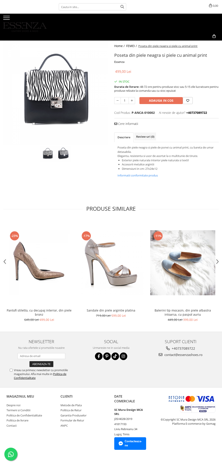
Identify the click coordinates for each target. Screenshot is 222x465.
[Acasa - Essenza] (25, 23)
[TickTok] (115, 356)
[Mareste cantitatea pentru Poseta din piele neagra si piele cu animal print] (132, 100)
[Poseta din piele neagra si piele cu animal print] (55, 93)
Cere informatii (127, 124)
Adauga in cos (161, 100)
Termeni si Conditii (18, 410)
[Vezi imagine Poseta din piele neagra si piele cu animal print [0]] (48, 154)
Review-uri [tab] (145, 137)
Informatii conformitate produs (138, 175)
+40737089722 (183, 348)
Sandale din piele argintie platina (111, 310)
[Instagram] (123, 356)
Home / (120, 46)
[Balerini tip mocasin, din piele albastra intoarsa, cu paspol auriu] (182, 262)
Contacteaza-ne (133, 443)
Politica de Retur (71, 410)
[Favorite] (188, 100)
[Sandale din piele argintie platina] (111, 262)
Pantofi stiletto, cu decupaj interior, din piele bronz (39, 312)
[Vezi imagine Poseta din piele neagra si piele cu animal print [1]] (63, 154)
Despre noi (13, 405)
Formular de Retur (72, 420)
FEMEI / (132, 46)
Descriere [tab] (124, 137)
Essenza (119, 62)
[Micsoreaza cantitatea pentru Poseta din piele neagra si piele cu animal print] (117, 100)
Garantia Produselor (73, 415)
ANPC (64, 425)
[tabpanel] (55, 93)
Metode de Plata (71, 405)
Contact (12, 425)
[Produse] (7, 19)
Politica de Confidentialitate (24, 415)
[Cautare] (122, 6)
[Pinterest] (107, 356)
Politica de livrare (17, 420)
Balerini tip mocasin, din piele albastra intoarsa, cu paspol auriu (183, 312)
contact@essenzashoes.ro (182, 354)
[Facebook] (99, 356)
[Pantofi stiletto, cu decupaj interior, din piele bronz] (39, 262)
